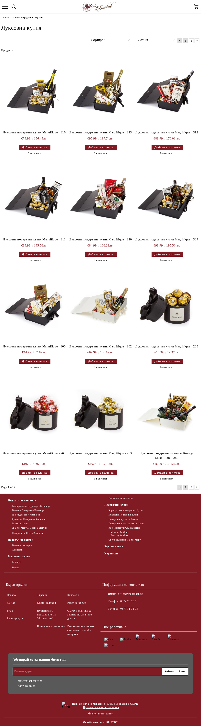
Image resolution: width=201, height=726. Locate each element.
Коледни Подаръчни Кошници (28, 510)
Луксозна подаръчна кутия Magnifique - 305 (34, 346)
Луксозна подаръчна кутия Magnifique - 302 (100, 346)
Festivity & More (119, 535)
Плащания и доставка (51, 626)
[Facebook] (107, 617)
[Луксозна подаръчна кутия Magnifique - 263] (99, 413)
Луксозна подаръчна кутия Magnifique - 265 (166, 346)
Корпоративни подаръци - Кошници (31, 506)
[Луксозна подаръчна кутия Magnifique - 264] (33, 413)
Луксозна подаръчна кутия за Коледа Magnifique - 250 (166, 455)
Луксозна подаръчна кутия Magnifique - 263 (100, 453)
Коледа (15, 567)
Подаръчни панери (20, 539)
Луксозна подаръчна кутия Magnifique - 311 (34, 239)
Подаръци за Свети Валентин (27, 533)
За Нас (11, 602)
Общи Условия (46, 602)
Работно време (76, 602)
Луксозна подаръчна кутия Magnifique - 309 (166, 239)
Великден (17, 562)
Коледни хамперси (22, 545)
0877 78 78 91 (129, 601)
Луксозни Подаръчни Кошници (28, 519)
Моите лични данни (100, 713)
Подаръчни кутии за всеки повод (126, 523)
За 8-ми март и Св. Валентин (124, 527)
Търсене (42, 595)
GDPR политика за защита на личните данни (79, 614)
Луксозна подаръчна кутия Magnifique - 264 (34, 453)
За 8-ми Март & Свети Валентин (29, 527)
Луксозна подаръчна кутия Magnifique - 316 (34, 132)
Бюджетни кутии (19, 556)
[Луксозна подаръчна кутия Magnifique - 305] (33, 306)
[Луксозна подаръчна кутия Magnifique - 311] (33, 199)
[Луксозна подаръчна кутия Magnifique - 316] (33, 92)
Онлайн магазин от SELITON (100, 722)
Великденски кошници (120, 498)
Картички (111, 553)
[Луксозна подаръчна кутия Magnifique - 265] (166, 306)
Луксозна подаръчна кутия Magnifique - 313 (100, 132)
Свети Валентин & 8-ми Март (125, 539)
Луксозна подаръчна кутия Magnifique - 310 (100, 239)
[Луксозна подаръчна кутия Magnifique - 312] (166, 92)
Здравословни (113, 546)
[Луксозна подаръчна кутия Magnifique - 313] (99, 92)
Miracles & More (119, 532)
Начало (6, 17)
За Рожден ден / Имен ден (26, 514)
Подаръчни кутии (116, 504)
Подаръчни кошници (22, 500)
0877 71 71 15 (129, 608)
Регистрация (15, 618)
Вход (10, 610)
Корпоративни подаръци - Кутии (126, 510)
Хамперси (17, 549)
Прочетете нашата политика (101, 707)
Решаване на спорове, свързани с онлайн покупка (81, 630)
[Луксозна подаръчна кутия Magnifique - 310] (99, 199)
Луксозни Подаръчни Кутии (124, 514)
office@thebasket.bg (130, 593)
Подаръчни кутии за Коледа (124, 519)
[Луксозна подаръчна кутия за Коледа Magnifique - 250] (166, 413)
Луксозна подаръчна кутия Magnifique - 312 (166, 132)
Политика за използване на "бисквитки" (46, 614)
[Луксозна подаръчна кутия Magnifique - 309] (166, 199)
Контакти (73, 595)
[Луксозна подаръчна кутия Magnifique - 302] (99, 306)
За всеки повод (20, 523)
